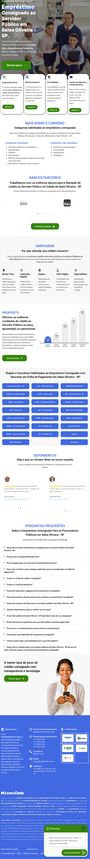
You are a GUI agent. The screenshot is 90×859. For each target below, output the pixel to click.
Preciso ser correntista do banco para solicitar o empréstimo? (33, 628)
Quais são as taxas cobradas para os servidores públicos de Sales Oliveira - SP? (40, 603)
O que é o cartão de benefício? (20, 584)
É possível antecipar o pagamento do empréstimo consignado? (33, 591)
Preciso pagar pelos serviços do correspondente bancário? (32, 563)
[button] (3, 203)
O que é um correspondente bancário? (23, 556)
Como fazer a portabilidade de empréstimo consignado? (31, 634)
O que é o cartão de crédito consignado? (24, 578)
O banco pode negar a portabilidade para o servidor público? (32, 641)
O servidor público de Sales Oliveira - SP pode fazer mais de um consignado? (39, 616)
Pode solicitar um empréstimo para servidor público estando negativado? (38, 622)
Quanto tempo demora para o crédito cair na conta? (29, 609)
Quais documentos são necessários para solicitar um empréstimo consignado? (40, 597)
